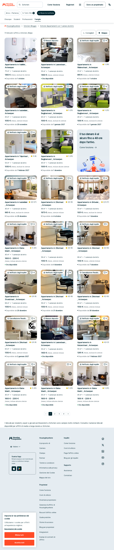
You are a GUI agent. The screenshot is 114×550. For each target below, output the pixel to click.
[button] (12, 13)
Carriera (42, 448)
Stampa (42, 453)
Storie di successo (46, 522)
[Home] (8, 4)
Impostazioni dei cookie (13, 529)
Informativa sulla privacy (48, 468)
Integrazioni (43, 532)
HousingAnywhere (13, 26)
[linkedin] (103, 451)
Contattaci (68, 475)
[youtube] (103, 457)
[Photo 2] (19, 60)
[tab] (7, 19)
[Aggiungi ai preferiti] (34, 40)
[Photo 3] (20, 60)
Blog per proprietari (46, 527)
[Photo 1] (18, 60)
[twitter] (103, 445)
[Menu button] (80, 4)
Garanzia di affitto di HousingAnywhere (47, 506)
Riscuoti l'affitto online (47, 512)
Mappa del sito (45, 478)
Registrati (70, 5)
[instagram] (103, 464)
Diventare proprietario (47, 500)
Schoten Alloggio (30, 26)
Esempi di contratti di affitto (47, 538)
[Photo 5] (23, 60)
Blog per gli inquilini (71, 458)
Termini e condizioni (46, 463)
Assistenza (68, 470)
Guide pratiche (45, 517)
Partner (42, 458)
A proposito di (44, 443)
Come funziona (69, 443)
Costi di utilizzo (69, 448)
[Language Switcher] (109, 4)
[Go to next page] (68, 414)
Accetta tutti (19, 543)
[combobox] (31, 4)
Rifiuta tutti (19, 535)
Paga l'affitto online (71, 453)
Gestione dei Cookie (47, 473)
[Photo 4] (22, 60)
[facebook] (103, 439)
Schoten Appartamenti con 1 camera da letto (57, 26)
